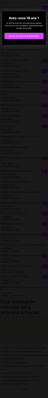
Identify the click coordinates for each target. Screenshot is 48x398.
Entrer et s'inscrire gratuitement (24, 36)
